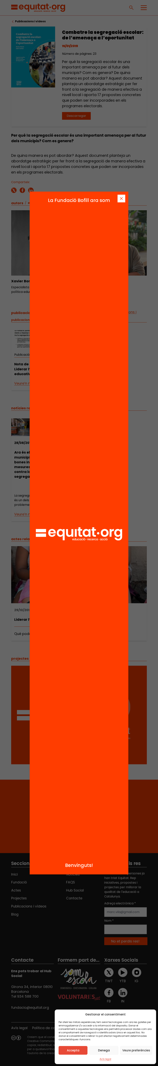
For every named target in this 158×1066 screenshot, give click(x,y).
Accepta (73, 1050)
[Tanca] (121, 198)
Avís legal (105, 1059)
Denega (104, 1050)
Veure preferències (136, 1050)
